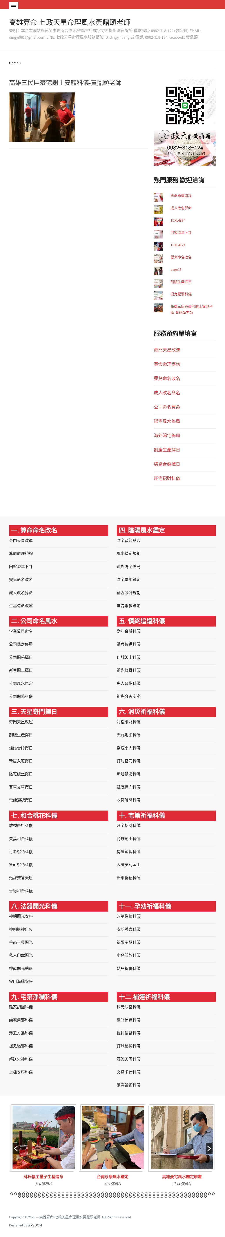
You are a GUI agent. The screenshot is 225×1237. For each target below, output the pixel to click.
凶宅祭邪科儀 (21, 1020)
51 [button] (209, 1193)
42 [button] (173, 1193)
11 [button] (51, 1193)
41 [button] (170, 1193)
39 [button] (162, 1193)
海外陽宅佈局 (167, 435)
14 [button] (63, 1193)
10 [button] (47, 1193)
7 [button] (35, 1193)
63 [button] (59, 1196)
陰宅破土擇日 (21, 774)
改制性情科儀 (128, 916)
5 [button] (27, 1193)
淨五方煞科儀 (21, 1033)
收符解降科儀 (128, 800)
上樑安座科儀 (21, 1072)
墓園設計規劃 (128, 592)
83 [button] (138, 1196)
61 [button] (51, 1196)
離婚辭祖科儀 (21, 825)
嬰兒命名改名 (181, 257)
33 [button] (138, 1193)
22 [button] (94, 1193)
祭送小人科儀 (128, 748)
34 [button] (142, 1193)
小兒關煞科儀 (128, 955)
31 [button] (130, 1193)
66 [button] (71, 1196)
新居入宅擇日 (21, 761)
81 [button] (130, 1196)
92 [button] (173, 1196)
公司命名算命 (167, 407)
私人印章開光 (21, 955)
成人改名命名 (167, 392)
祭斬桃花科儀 (21, 864)
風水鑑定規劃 (128, 553)
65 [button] (67, 1196)
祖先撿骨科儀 (128, 670)
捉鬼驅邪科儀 (181, 294)
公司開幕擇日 (21, 657)
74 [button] (102, 1196)
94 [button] (181, 1196)
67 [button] (75, 1196)
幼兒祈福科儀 (128, 968)
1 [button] (11, 1193)
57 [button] (35, 1196)
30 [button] (126, 1193)
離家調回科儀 (21, 1006)
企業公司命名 (21, 631)
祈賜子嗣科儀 (128, 942)
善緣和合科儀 (21, 890)
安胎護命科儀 (128, 929)
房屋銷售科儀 (128, 851)
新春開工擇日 (21, 670)
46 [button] (189, 1193)
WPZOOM (35, 1225)
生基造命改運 (21, 605)
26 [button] (110, 1193)
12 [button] (55, 1193)
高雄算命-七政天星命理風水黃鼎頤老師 (70, 22)
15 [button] (67, 1193)
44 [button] (181, 1193)
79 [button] (122, 1196)
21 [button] (90, 1193)
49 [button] (201, 1193)
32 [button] (134, 1193)
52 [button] (213, 1193)
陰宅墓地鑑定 (128, 579)
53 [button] (19, 1196)
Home (13, 63)
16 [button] (71, 1193)
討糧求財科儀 (128, 721)
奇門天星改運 (167, 350)
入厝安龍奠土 (128, 864)
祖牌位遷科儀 (128, 644)
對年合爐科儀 (128, 631)
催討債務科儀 (128, 1033)
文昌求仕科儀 (128, 1072)
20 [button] (86, 1193)
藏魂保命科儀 (128, 787)
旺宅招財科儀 (167, 478)
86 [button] (150, 1196)
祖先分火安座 (128, 696)
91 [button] (170, 1196)
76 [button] (110, 1196)
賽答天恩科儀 (128, 1059)
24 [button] (102, 1193)
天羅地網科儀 (128, 734)
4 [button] (23, 1193)
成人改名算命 (181, 208)
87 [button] (154, 1196)
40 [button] (166, 1193)
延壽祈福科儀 (128, 1085)
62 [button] (55, 1196)
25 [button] (106, 1193)
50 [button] (205, 1193)
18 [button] (79, 1193)
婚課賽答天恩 (21, 877)
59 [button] (43, 1196)
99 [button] (201, 1196)
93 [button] (177, 1196)
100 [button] (205, 1196)
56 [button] (31, 1196)
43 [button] (177, 1193)
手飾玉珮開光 (21, 942)
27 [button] (114, 1193)
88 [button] (158, 1196)
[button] (16, 1148)
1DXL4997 (178, 220)
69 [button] (83, 1196)
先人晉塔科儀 (128, 683)
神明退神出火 (21, 929)
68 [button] (79, 1196)
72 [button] (94, 1196)
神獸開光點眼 (21, 968)
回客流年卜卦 (181, 232)
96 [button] (189, 1196)
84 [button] (142, 1196)
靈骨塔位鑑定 (128, 605)
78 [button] (118, 1196)
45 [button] (185, 1193)
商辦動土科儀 (128, 838)
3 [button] (19, 1193)
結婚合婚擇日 (167, 464)
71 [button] (90, 1196)
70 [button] (86, 1196)
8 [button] (39, 1193)
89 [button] (162, 1196)
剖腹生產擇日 (181, 282)
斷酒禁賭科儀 (128, 774)
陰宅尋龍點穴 (128, 540)
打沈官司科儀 (128, 761)
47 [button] (193, 1193)
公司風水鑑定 (21, 683)
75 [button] (106, 1196)
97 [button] (193, 1196)
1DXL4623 (178, 245)
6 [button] (31, 1193)
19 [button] (83, 1193)
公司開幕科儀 (21, 696)
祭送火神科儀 (21, 1059)
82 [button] (134, 1196)
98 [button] (197, 1196)
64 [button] (63, 1196)
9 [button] (43, 1193)
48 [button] (197, 1193)
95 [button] (185, 1196)
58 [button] (39, 1196)
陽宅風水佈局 (167, 421)
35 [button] (146, 1193)
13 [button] (59, 1193)
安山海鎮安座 (21, 981)
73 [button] (98, 1196)
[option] (43, 1146)
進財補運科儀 (128, 1020)
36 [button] (150, 1193)
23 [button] (98, 1193)
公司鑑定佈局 (21, 644)
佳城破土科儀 (128, 657)
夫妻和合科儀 (21, 838)
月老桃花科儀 (21, 851)
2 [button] (15, 1193)
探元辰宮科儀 (128, 1006)
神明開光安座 (21, 916)
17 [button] (75, 1193)
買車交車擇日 (21, 787)
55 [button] (27, 1196)
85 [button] (146, 1196)
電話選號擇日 (21, 800)
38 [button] (158, 1193)
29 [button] (122, 1193)
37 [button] (154, 1193)
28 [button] (118, 1193)
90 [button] (166, 1196)
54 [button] (23, 1196)
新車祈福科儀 (128, 877)
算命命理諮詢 (181, 195)
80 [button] (126, 1196)
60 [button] (47, 1196)
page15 (176, 269)
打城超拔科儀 (128, 1046)
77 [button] (114, 1196)
